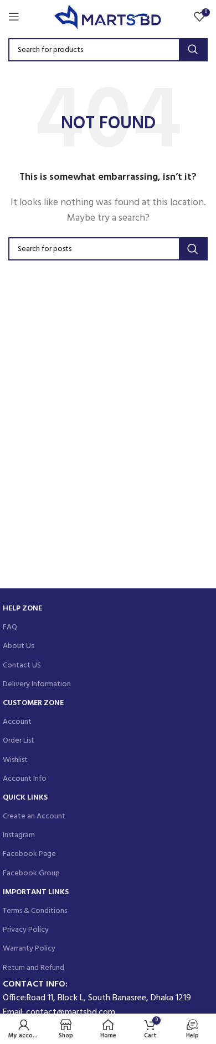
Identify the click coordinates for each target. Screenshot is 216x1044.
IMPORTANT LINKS (36, 892)
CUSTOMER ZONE (33, 703)
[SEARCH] (193, 49)
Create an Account (34, 816)
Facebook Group (31, 873)
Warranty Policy (29, 948)
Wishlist (15, 760)
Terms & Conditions (35, 911)
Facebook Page (29, 854)
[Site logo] (108, 16)
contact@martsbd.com (70, 1012)
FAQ (10, 627)
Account (17, 722)
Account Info (25, 778)
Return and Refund (33, 968)
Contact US (22, 665)
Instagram (19, 835)
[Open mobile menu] (14, 17)
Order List (18, 740)
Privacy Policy (26, 929)
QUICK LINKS (25, 797)
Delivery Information (37, 684)
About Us (18, 646)
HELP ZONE (22, 608)
